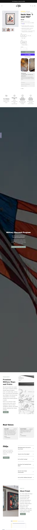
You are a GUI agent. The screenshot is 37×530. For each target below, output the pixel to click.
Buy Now (5, 412)
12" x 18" (23, 35)
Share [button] (23, 88)
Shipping (22, 21)
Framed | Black (24, 44)
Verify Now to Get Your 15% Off (18, 246)
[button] (2, 6)
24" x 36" (23, 38)
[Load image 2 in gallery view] (8, 30)
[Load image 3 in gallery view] (12, 30)
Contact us (6, 457)
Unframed (24, 42)
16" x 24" (29, 35)
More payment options (28, 56)
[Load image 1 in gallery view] (4, 30)
